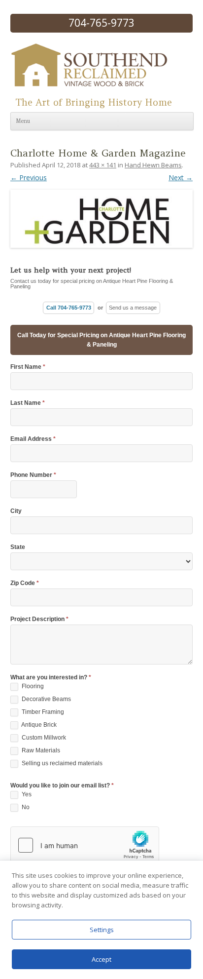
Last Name (27, 403)
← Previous (28, 177)
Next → (181, 177)
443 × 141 (102, 164)
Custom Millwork (43, 737)
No (25, 807)
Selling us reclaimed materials (61, 763)
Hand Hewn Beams (153, 164)
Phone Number (33, 475)
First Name (27, 367)
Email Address (33, 439)
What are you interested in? (50, 677)
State (17, 547)
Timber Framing (42, 711)
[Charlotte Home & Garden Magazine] (101, 215)
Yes (26, 794)
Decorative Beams (45, 699)
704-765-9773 (101, 23)
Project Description (39, 619)
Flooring (32, 686)
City (16, 511)
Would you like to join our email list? (62, 786)
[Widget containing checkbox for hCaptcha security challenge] (84, 845)
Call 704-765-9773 (68, 308)
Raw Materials (40, 750)
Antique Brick (38, 724)
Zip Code (24, 583)
